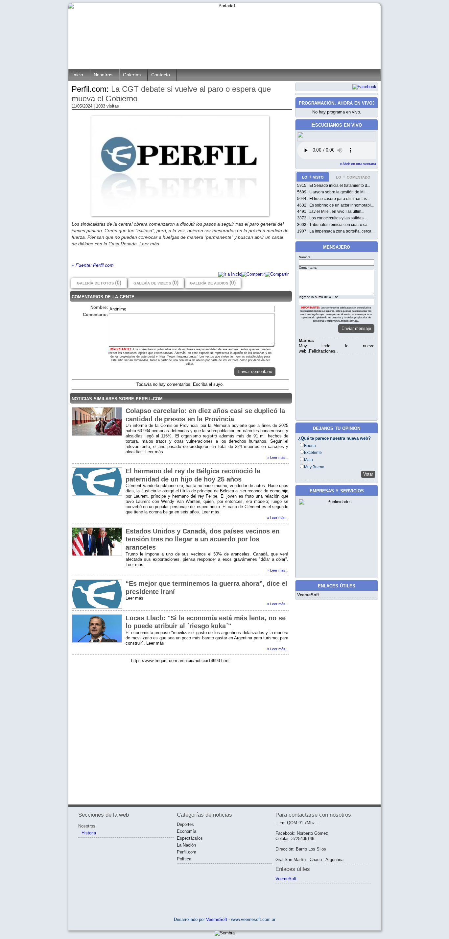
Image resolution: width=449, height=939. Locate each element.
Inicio (77, 74)
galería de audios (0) (213, 282)
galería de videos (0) (155, 282)
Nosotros (103, 74)
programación (316, 102)
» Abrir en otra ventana (358, 164)
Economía (186, 831)
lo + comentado (353, 177)
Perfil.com (186, 852)
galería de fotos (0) (99, 282)
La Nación (186, 845)
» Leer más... (277, 457)
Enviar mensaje (356, 328)
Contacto (160, 74)
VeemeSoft (308, 594)
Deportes (185, 824)
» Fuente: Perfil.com (93, 265)
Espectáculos (190, 838)
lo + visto (313, 177)
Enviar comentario (255, 371)
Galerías (132, 74)
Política (184, 858)
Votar (368, 474)
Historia (89, 832)
